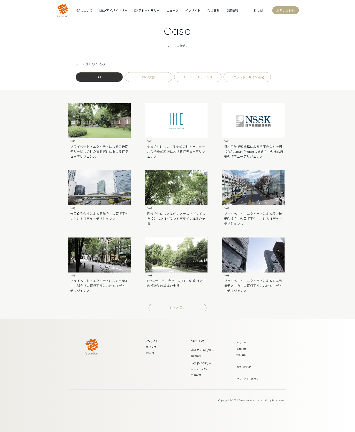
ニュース (172, 10)
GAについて (84, 10)
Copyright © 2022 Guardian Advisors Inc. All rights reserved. (252, 400)
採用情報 (232, 10)
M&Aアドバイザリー (113, 10)
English (258, 10)
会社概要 (213, 10)
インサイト (151, 341)
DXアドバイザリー (147, 10)
